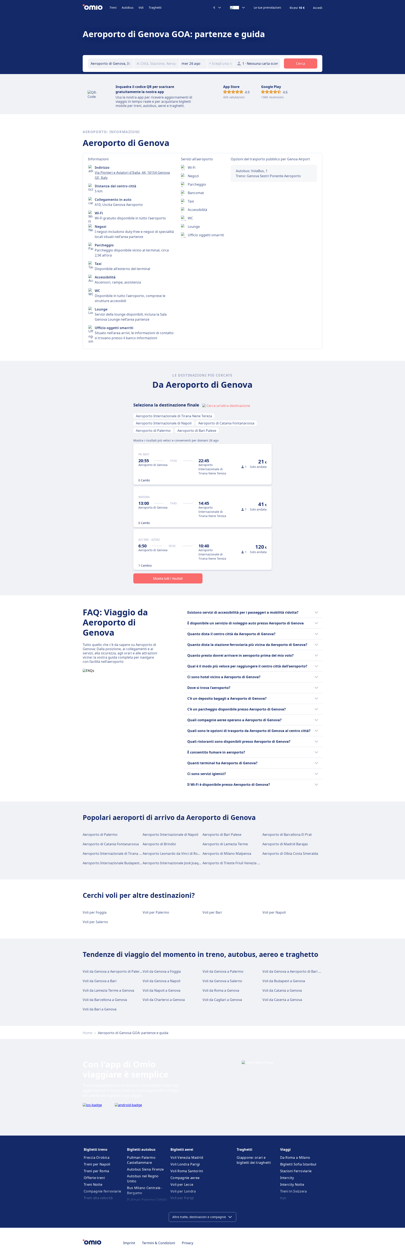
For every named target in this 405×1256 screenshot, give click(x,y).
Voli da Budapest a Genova (283, 981)
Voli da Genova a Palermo (222, 971)
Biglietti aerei (181, 1149)
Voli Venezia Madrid (186, 1157)
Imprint (129, 1243)
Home (87, 1032)
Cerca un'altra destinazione (228, 405)
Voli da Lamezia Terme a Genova (108, 990)
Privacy (187, 1243)
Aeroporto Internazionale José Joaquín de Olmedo (182, 863)
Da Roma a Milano (295, 1157)
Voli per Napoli (274, 912)
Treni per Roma (96, 1171)
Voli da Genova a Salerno (222, 981)
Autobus (128, 7)
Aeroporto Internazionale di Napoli (164, 423)
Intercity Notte (292, 1184)
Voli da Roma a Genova (220, 990)
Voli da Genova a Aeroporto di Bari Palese (295, 971)
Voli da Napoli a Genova (161, 990)
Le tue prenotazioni (267, 7)
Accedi (317, 7)
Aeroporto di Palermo (153, 430)
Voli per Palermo (156, 912)
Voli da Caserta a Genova (282, 999)
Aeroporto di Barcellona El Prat (287, 834)
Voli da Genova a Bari (99, 981)
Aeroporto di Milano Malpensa (226, 853)
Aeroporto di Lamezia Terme (225, 844)
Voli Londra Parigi (185, 1164)
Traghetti (155, 7)
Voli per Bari (212, 912)
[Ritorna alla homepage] (96, 7)
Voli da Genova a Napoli (161, 981)
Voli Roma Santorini (186, 1171)
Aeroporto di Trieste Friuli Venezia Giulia (234, 863)
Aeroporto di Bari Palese (196, 430)
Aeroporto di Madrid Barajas (285, 844)
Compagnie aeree (185, 1177)
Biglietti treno (95, 1149)
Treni (113, 7)
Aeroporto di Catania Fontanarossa (226, 423)
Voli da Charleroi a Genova (164, 999)
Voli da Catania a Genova (282, 990)
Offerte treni (94, 1177)
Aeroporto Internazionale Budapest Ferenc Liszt (121, 863)
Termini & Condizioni (158, 1243)
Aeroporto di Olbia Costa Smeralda (290, 853)
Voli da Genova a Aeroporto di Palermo (114, 971)
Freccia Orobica (97, 1157)
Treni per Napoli (97, 1164)
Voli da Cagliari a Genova (222, 999)
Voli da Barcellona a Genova (105, 999)
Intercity (287, 1177)
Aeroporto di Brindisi (159, 844)
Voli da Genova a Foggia (162, 971)
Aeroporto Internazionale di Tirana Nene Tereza (174, 416)
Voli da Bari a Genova (99, 1009)
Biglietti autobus (141, 1149)
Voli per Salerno (95, 922)
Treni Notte (93, 1184)
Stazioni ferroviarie (296, 1171)
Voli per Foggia (95, 912)
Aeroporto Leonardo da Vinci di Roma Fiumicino (181, 853)
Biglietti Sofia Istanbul (298, 1164)
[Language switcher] (237, 7)
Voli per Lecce (181, 1184)
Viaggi (285, 1149)
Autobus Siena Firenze (145, 1169)
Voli (141, 7)
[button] (193, 63)
